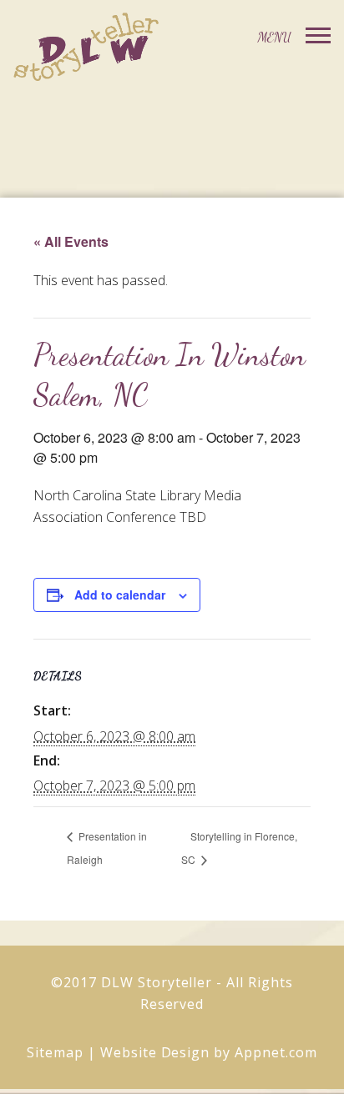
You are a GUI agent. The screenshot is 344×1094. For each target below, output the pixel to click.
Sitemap (55, 1052)
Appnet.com (276, 1052)
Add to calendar (119, 594)
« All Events (71, 241)
